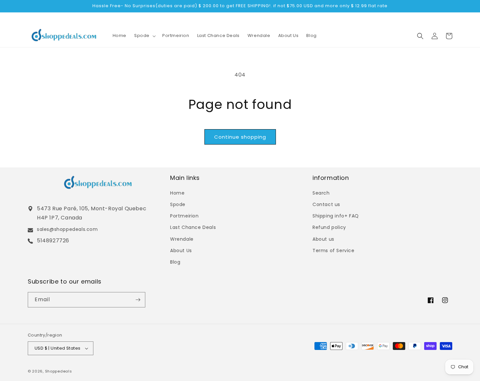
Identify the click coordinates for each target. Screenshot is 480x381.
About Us (181, 250)
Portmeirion (184, 216)
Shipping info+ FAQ (335, 216)
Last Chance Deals (193, 227)
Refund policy (329, 227)
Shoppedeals (58, 371)
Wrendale (182, 239)
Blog (175, 262)
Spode (177, 204)
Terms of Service (333, 250)
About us (323, 239)
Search (321, 193)
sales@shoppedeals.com (67, 229)
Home (177, 193)
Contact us (326, 204)
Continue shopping (240, 136)
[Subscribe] (138, 299)
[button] (144, 36)
